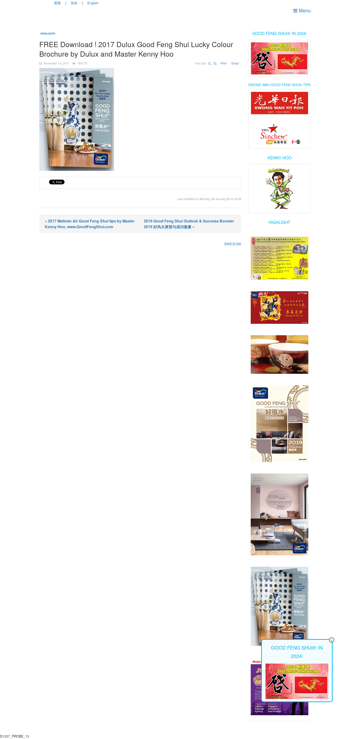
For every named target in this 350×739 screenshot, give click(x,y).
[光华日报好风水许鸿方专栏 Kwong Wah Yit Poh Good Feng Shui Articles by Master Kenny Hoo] (279, 103)
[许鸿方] (279, 134)
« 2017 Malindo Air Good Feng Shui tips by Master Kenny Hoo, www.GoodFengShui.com (90, 223)
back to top (233, 243)
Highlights (47, 33)
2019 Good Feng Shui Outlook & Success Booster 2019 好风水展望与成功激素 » (189, 223)
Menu (304, 10)
